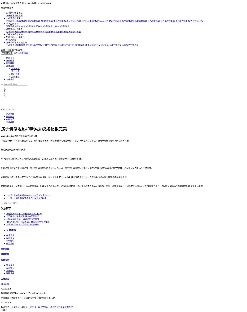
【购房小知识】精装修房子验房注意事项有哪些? (28, 222)
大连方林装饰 (196, 21)
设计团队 (10, 63)
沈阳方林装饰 (21, 21)
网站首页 (10, 58)
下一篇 (26, 198)
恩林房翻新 (11, 40)
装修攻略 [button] (10, 66)
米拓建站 (15, 307)
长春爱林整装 (62, 32)
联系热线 (5, 284)
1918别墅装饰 (29, 26)
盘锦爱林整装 (21, 32)
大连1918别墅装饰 (61, 26)
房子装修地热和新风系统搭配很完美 (22, 216)
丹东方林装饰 (154, 21)
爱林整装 (10, 32)
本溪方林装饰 (60, 21)
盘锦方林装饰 (34, 21)
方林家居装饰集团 (14, 15)
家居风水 (15, 69)
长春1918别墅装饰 (44, 26)
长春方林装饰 (141, 21)
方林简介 (10, 79)
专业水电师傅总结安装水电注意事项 (22, 224)
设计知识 (15, 71)
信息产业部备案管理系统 (61, 307)
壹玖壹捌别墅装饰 (14, 26)
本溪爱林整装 (49, 32)
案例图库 (10, 60)
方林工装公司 (115, 45)
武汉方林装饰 (115, 21)
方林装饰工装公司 (100, 21)
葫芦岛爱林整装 (35, 32)
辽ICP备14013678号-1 (39, 307)
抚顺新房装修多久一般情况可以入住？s (24, 214)
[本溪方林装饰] (21, 53)
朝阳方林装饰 (47, 21)
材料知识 (15, 74)
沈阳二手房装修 (50, 45)
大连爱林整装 (74, 32)
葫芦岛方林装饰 (168, 21)
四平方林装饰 (85, 21)
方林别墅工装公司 (130, 45)
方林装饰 (10, 21)
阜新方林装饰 (72, 21)
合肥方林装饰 (128, 21)
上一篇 (28, 195)
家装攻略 (15, 77)
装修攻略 (5, 260)
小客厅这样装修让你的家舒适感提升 (22, 219)
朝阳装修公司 (81, 45)
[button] (5, 109)
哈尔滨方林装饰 (182, 21)
